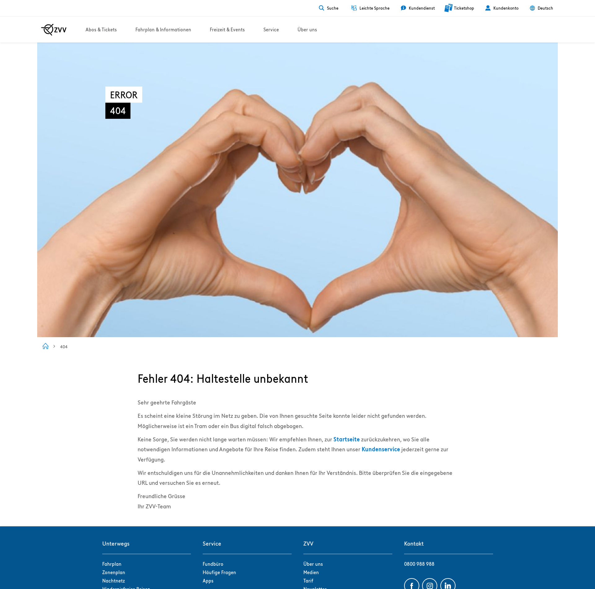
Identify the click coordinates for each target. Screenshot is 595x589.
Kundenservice (381, 449)
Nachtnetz (113, 581)
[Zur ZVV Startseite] (54, 29)
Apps (208, 581)
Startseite (346, 439)
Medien (311, 572)
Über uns (313, 564)
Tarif (308, 581)
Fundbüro (213, 564)
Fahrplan (111, 564)
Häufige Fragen (219, 572)
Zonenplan (113, 572)
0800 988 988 (419, 564)
